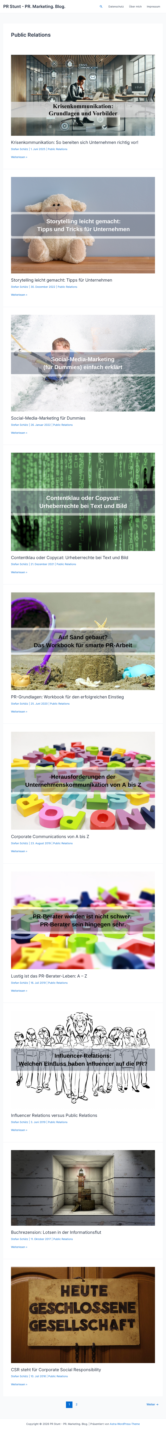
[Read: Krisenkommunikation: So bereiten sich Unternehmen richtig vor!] (83, 95)
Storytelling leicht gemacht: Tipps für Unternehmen (61, 280)
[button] (101, 7)
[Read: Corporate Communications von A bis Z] (83, 780)
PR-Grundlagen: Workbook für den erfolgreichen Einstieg (67, 696)
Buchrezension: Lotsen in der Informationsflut (56, 1232)
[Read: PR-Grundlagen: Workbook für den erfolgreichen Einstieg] (83, 641)
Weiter (153, 1404)
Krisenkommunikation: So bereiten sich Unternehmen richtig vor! (74, 142)
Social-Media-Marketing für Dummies (48, 418)
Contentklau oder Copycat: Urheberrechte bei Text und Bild (69, 557)
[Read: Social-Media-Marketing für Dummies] (83, 362)
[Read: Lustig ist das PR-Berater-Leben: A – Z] (83, 920)
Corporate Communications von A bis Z (50, 836)
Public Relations (57, 149)
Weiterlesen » (19, 157)
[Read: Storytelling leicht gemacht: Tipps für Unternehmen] (83, 225)
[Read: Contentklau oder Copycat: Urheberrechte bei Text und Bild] (83, 501)
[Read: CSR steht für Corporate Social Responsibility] (83, 1314)
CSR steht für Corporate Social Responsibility (56, 1369)
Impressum (153, 6)
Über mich (135, 6)
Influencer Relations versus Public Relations (54, 1115)
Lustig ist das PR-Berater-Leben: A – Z (49, 976)
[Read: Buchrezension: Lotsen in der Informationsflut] (83, 1187)
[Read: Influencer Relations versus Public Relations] (83, 1059)
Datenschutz (116, 6)
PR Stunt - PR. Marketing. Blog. (34, 6)
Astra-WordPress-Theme (125, 1424)
